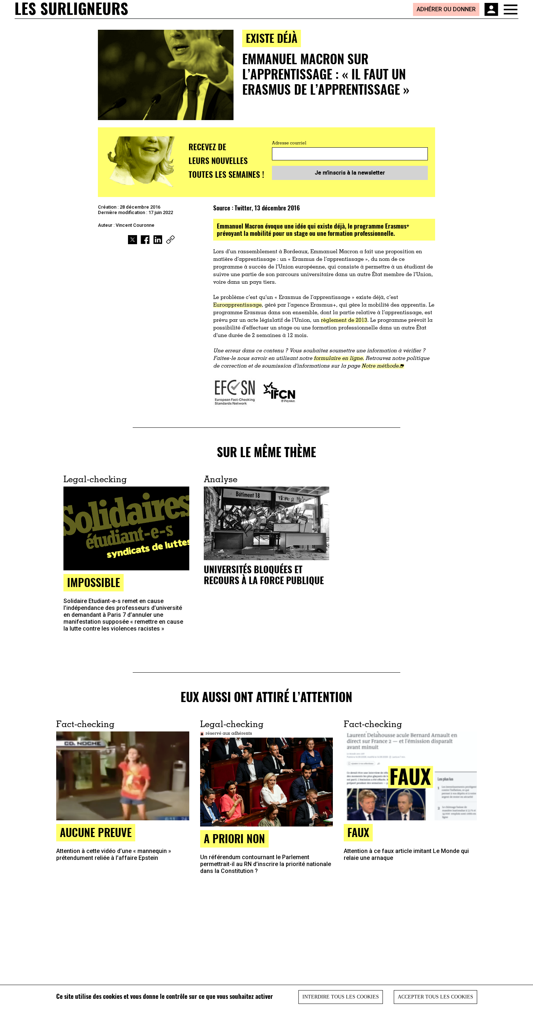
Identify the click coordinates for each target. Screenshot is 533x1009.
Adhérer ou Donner (446, 9)
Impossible (93, 582)
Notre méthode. (380, 366)
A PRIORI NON (234, 838)
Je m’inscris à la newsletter (350, 172)
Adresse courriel (289, 143)
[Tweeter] (132, 239)
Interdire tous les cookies (340, 997)
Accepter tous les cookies (435, 997)
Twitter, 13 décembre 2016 (267, 207)
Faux (358, 832)
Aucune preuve (96, 832)
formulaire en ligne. (339, 358)
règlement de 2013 (344, 320)
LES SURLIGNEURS (71, 9)
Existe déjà (271, 38)
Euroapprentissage (237, 305)
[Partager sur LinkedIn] (158, 239)
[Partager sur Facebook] (145, 239)
